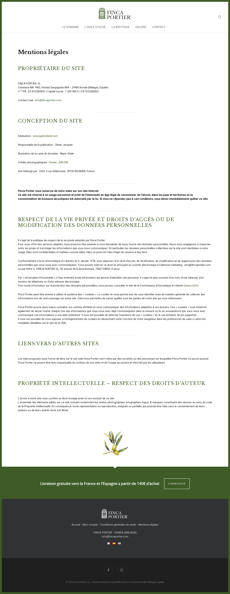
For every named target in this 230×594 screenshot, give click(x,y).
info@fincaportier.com (48, 100)
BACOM (63, 162)
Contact (158, 27)
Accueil (76, 524)
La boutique (121, 27)
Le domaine (70, 27)
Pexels (53, 162)
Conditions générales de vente (118, 524)
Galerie (140, 27)
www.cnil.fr (191, 285)
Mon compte (90, 524)
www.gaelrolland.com (45, 136)
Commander (177, 483)
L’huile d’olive (95, 27)
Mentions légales (148, 524)
